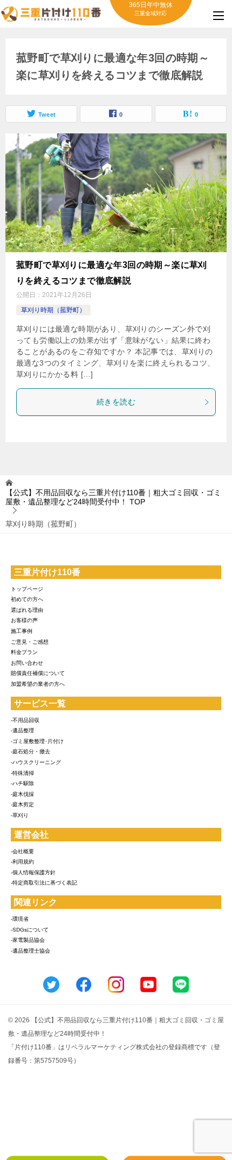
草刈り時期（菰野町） (53, 310)
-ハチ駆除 (22, 783)
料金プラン (24, 652)
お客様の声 (24, 620)
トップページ (27, 589)
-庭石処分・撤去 (30, 751)
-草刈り (20, 815)
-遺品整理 (22, 730)
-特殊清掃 (22, 773)
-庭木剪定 (22, 804)
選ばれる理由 (27, 610)
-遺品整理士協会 (30, 951)
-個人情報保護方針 (33, 872)
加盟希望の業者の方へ (38, 684)
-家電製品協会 (28, 940)
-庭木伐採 (22, 794)
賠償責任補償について (38, 673)
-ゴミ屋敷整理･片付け (37, 741)
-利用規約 (22, 862)
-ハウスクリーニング (36, 762)
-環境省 (20, 919)
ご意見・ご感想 (30, 642)
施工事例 (21, 631)
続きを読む (116, 401)
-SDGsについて (30, 930)
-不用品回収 (25, 720)
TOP (113, 497)
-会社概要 (22, 851)
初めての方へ (27, 599)
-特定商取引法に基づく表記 (44, 883)
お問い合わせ (27, 663)
